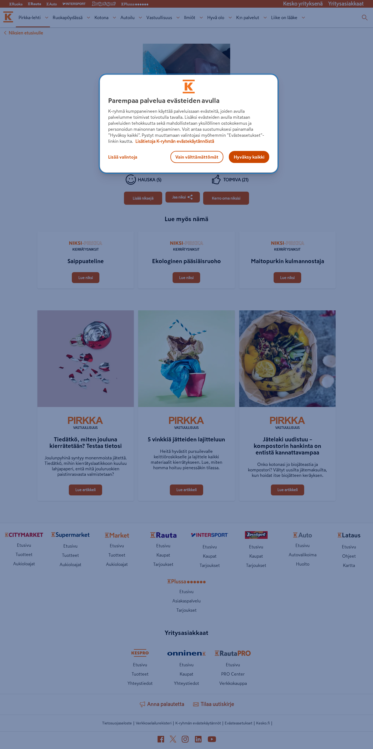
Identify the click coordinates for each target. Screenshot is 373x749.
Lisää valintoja (122, 157)
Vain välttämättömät (196, 157)
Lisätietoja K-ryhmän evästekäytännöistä (174, 141)
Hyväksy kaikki (249, 157)
